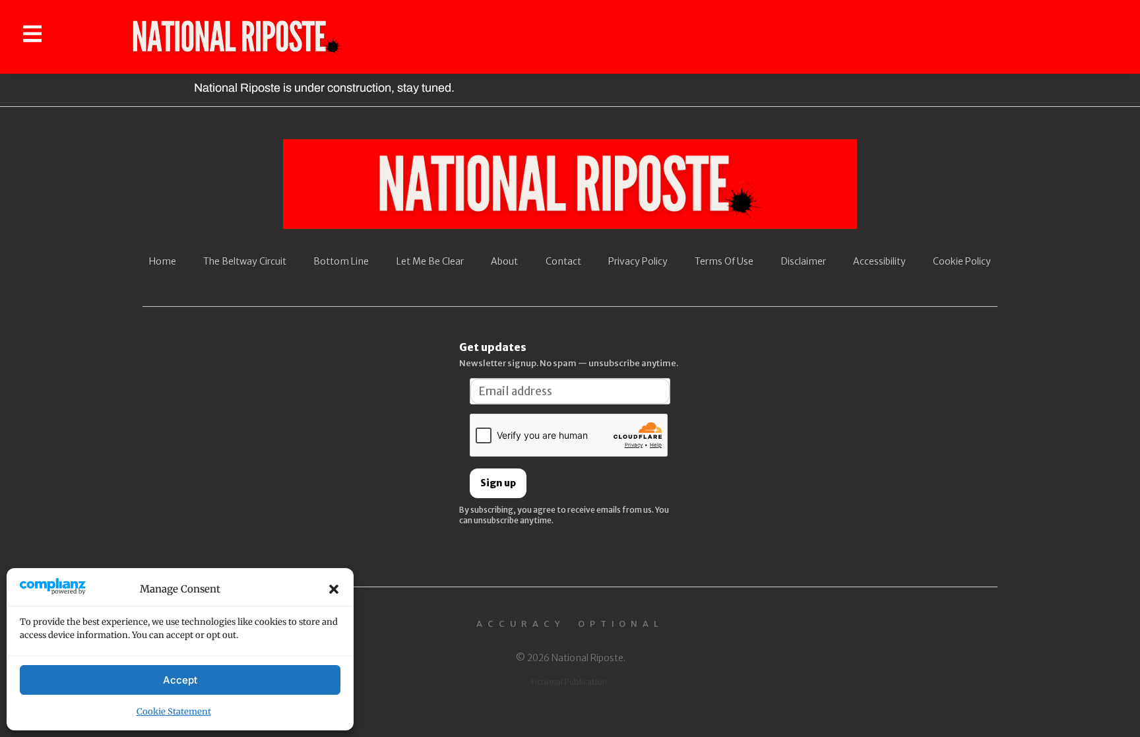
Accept (180, 680)
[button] (333, 589)
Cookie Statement (174, 711)
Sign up (498, 483)
